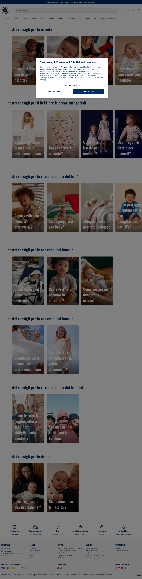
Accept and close (89, 91)
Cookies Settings (72, 85)
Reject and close (54, 91)
